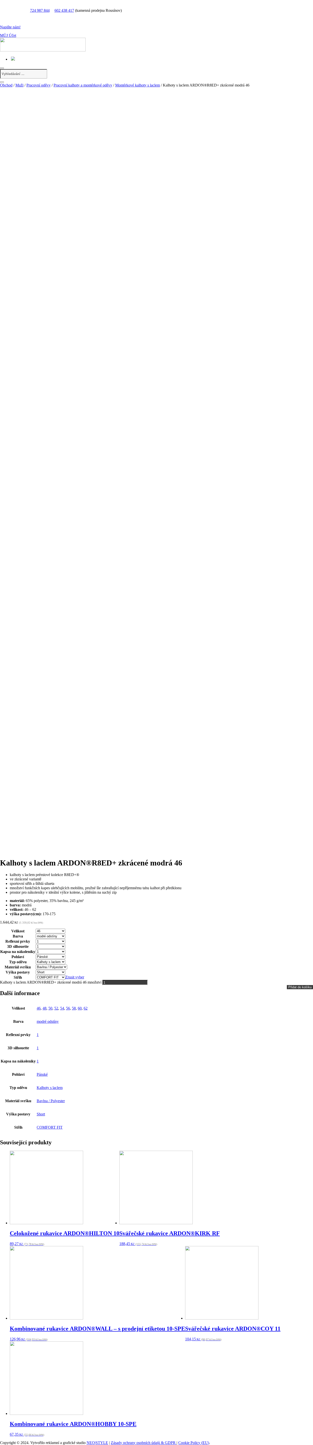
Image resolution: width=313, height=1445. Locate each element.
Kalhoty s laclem (50, 1088)
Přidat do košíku (300, 987)
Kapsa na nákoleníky (17, 952)
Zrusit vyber (74, 977)
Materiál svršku (18, 967)
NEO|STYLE (97, 1443)
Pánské (42, 1074)
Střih (18, 977)
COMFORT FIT (50, 1127)
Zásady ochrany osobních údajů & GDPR (144, 1443)
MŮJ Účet (8, 35)
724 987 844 (40, 10)
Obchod (6, 85)
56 (68, 1008)
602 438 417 (64, 10)
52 (56, 1008)
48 (44, 1008)
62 (86, 1008)
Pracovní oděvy (38, 85)
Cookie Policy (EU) (193, 1443)
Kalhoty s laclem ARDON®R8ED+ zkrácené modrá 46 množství (50, 982)
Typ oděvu (18, 962)
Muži (19, 85)
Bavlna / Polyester (51, 1101)
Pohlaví (17, 957)
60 (80, 1008)
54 (62, 1008)
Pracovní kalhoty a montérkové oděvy (83, 85)
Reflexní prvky (17, 941)
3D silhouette (18, 946)
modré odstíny (48, 1021)
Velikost (17, 931)
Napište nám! (10, 27)
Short (41, 1114)
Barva (18, 936)
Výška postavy (18, 972)
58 (74, 1008)
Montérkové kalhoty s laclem (137, 85)
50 (50, 1008)
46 (39, 1008)
